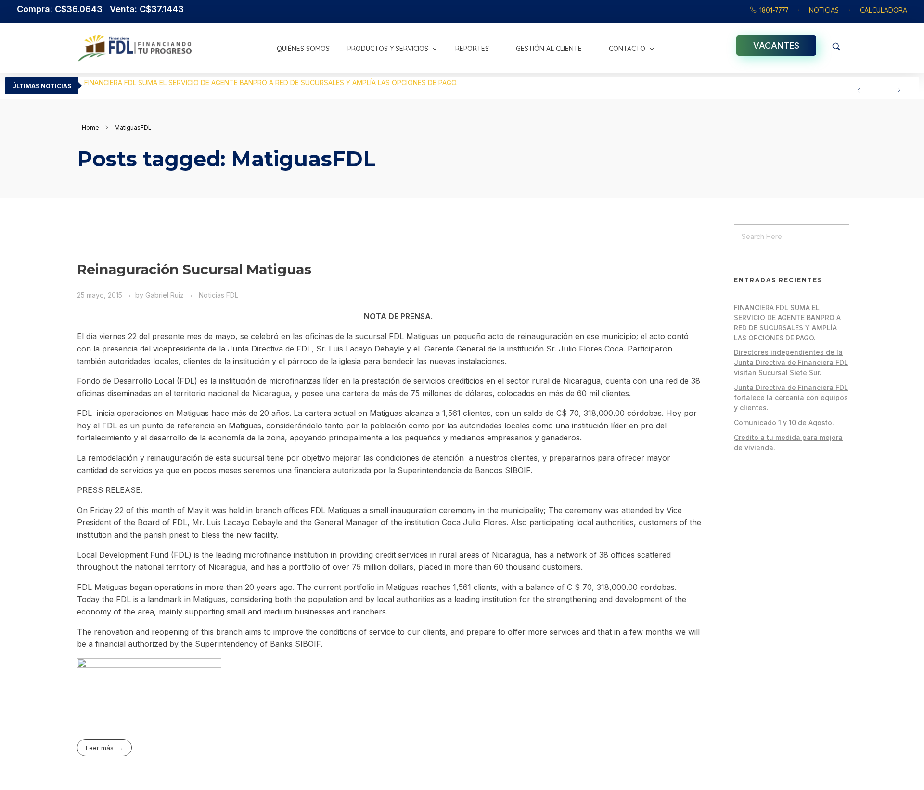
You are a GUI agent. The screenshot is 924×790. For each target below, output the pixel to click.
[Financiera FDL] (172, 48)
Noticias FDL (218, 295)
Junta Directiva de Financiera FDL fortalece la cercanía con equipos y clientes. (791, 397)
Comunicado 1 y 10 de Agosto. (784, 422)
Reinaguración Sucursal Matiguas (194, 269)
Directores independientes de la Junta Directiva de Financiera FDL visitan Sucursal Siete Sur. (231, 82)
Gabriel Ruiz (165, 295)
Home (90, 127)
